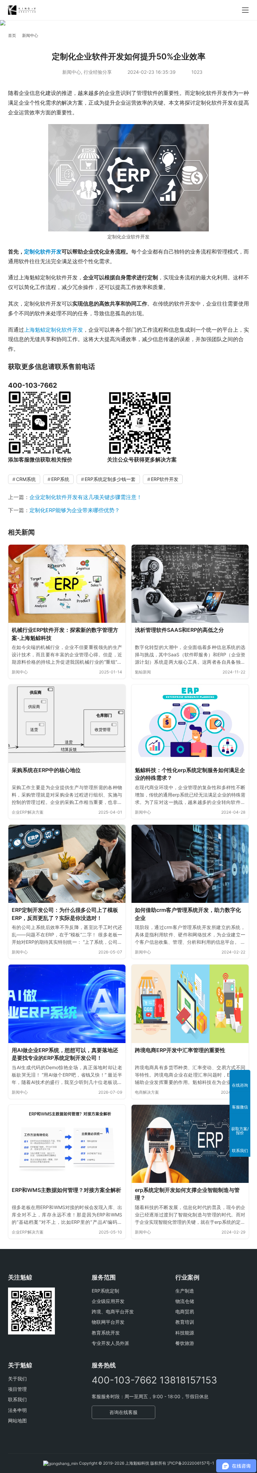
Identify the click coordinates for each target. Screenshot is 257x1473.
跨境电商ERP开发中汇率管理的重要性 (180, 1050)
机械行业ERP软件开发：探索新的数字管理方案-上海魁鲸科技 (65, 633)
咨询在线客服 (123, 1412)
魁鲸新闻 (143, 671)
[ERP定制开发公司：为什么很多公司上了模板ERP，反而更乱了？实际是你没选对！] (66, 864)
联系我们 (17, 1399)
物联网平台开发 (108, 1322)
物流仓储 (184, 1301)
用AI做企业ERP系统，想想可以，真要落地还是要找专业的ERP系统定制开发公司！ (65, 1054)
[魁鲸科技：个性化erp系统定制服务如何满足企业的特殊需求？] (190, 724)
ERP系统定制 (105, 1291)
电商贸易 (184, 1311)
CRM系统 (26, 479)
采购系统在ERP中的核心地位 (46, 770)
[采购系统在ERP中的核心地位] (66, 724)
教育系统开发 (106, 1332)
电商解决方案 (147, 1092)
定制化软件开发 (43, 251)
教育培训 (184, 1322)
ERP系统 (60, 479)
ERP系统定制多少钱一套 (110, 479)
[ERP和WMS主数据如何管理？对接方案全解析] (66, 1144)
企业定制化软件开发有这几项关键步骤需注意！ (85, 497)
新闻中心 (71, 72)
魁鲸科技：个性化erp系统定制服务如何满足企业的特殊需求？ (190, 774)
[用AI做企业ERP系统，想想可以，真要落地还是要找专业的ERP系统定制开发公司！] (66, 1004)
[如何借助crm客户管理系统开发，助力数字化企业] (190, 864)
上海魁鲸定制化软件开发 (53, 329)
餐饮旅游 (184, 1343)
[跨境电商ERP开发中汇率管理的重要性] (190, 1004)
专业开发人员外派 (110, 1343)
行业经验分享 (98, 72)
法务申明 (17, 1410)
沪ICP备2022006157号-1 (190, 1463)
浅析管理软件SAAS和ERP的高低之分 (179, 629)
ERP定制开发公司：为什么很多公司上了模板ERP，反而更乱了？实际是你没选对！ (65, 914)
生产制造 (184, 1291)
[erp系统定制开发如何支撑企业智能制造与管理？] (190, 1144)
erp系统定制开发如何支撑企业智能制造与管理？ (187, 1194)
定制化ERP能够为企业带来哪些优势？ (74, 510)
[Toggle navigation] (245, 10)
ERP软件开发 (164, 479)
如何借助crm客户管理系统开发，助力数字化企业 (188, 914)
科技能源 (184, 1332)
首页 (12, 35)
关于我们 (17, 1378)
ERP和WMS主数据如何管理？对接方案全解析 (66, 1190)
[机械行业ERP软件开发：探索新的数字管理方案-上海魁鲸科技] (66, 584)
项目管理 (17, 1389)
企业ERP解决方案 (28, 812)
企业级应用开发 (108, 1301)
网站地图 (17, 1420)
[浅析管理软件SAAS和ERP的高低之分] (190, 584)
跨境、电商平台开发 (113, 1311)
